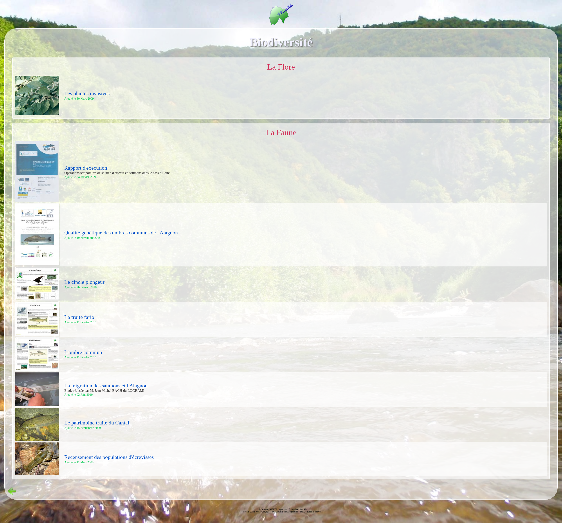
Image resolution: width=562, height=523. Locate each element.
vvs (257, 512)
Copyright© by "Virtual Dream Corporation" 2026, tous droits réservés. (291, 512)
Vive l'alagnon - (249, 512)
